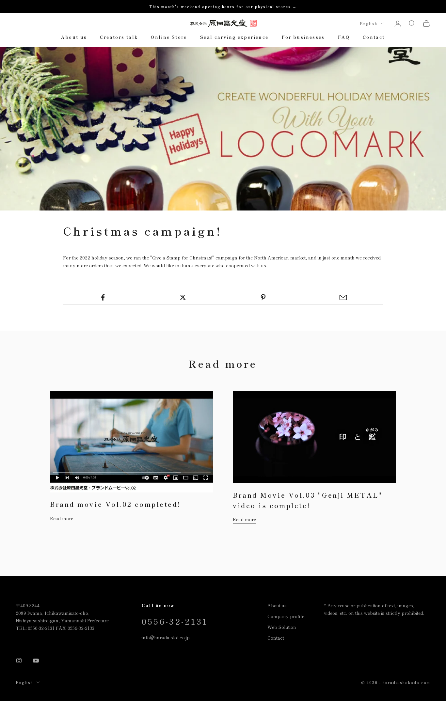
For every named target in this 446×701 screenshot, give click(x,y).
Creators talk (119, 37)
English (368, 23)
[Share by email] (343, 297)
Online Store (169, 37)
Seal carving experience (234, 37)
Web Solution (281, 627)
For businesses (303, 37)
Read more (61, 518)
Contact (374, 37)
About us (74, 37)
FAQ (344, 37)
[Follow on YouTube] (36, 660)
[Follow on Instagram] (19, 660)
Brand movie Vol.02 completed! (115, 504)
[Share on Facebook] (103, 297)
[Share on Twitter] (183, 297)
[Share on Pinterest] (263, 297)
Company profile (285, 616)
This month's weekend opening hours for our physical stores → (223, 6)
